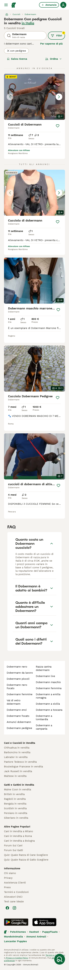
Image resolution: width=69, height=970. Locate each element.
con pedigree (18, 50)
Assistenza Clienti (15, 882)
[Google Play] (16, 922)
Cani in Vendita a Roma (18, 836)
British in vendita (14, 794)
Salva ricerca (19, 58)
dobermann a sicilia (48, 703)
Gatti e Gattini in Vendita (19, 784)
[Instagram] (14, 908)
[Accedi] (63, 5)
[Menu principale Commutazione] (6, 5)
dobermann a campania (44, 727)
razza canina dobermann (43, 668)
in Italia (28, 23)
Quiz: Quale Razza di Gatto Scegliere (26, 859)
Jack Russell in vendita (18, 771)
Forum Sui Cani (13, 845)
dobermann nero (17, 666)
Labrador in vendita (15, 757)
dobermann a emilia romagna (48, 696)
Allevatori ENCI (13, 896)
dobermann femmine (19, 694)
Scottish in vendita (15, 808)
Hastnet (34, 931)
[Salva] (57, 125)
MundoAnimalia (13, 936)
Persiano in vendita (15, 813)
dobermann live (45, 676)
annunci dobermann (19, 722)
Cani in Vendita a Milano (18, 831)
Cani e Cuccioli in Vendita (19, 742)
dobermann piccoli (18, 678)
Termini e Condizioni (16, 892)
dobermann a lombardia (44, 717)
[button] (34, 97)
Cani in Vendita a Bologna (19, 840)
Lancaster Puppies (15, 941)
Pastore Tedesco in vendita (20, 761)
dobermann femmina (48, 688)
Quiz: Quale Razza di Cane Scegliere (26, 854)
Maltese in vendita (15, 776)
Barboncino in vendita (17, 752)
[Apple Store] (44, 922)
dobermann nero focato (17, 686)
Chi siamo (10, 873)
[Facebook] (7, 908)
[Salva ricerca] (59, 959)
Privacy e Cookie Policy (16, 958)
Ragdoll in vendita (15, 798)
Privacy (8, 877)
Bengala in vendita (15, 803)
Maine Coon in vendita (17, 789)
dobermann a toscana (49, 709)
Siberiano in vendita (16, 817)
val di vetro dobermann (13, 702)
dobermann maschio (48, 682)
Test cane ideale (14, 901)
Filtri (60, 34)
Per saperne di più (51, 43)
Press (7, 887)
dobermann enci (17, 709)
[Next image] (59, 96)
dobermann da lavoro (20, 672)
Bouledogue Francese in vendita (23, 766)
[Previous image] (10, 96)
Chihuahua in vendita (16, 747)
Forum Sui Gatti (13, 850)
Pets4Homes (18, 931)
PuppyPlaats (50, 931)
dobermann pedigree (19, 728)
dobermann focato (18, 715)
